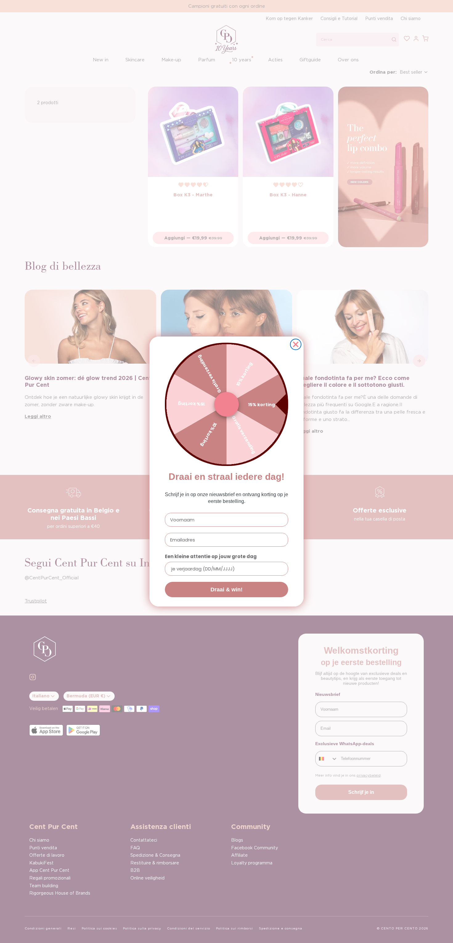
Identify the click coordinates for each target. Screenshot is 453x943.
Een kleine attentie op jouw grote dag (211, 556)
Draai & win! (226, 589)
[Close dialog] (295, 344)
